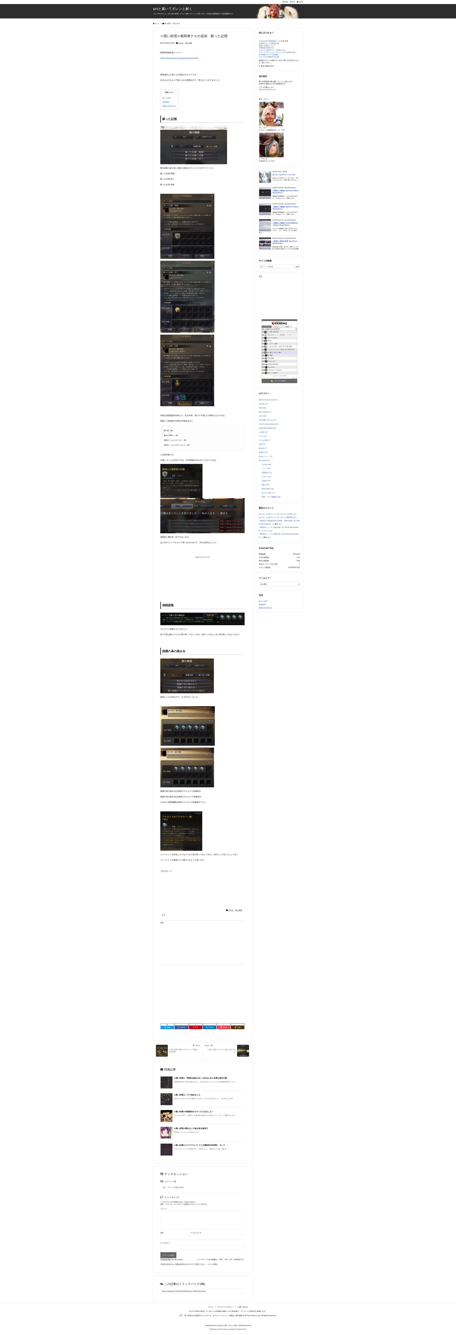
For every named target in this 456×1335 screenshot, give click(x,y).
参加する (294, 377)
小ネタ (177, 23)
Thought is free (241, 1329)
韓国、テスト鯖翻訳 (271, 497)
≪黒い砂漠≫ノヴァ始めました (187, 1095)
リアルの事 (264, 440)
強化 (265, 485)
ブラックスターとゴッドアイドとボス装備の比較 (277, 52)
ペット (266, 468)
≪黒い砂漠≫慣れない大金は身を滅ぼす (191, 1128)
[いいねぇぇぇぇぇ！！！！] (162, 915)
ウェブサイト (165, 1243)
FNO (262, 408)
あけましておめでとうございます (284, 174)
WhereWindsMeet (267, 428)
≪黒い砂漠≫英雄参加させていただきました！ (194, 1111)
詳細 (283, 130)
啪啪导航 (289, 517)
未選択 (263, 452)
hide (171, 92)
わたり (266, 531)
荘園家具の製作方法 (266, 48)
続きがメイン (265, 456)
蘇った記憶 (167, 98)
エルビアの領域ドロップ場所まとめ (272, 50)
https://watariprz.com (267, 89)
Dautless (263, 404)
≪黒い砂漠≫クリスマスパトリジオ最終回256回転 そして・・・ (202, 1145)
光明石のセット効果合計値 (269, 43)
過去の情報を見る (267, 66)
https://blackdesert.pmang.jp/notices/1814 (179, 58)
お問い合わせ (243, 1307)
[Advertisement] (202, 575)
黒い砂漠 (167, 23)
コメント (163, 1209)
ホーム (157, 23)
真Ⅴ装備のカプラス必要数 (268, 55)
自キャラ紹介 (268, 493)
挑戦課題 (166, 102)
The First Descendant (268, 424)
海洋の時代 (268, 489)
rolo (262, 416)
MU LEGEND (265, 412)
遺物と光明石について (267, 45)
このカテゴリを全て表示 (279, 375)
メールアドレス (196, 1233)
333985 (289, 514)
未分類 (262, 448)
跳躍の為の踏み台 (169, 106)
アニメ (263, 436)
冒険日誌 (267, 473)
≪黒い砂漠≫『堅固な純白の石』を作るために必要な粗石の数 (200, 1078)
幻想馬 (266, 481)
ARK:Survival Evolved (268, 400)
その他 (263, 432)
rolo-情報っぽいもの (268, 420)
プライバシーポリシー (225, 1307)
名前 (162, 1233)
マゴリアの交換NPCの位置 (269, 57)
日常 (262, 444)
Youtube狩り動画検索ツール (269, 41)
